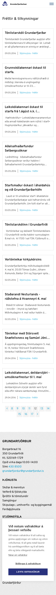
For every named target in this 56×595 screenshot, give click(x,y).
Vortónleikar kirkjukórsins (23, 260)
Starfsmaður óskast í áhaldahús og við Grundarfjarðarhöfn (27, 187)
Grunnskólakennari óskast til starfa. (25, 70)
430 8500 (15, 467)
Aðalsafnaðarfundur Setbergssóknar (19, 148)
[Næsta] (37, 414)
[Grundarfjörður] (15, 4)
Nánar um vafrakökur (17, 555)
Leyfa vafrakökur (28, 572)
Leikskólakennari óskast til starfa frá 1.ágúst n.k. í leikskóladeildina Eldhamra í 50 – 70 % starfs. (27, 109)
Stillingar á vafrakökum (28, 563)
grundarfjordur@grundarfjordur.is (23, 471)
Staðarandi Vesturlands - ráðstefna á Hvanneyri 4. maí (25, 297)
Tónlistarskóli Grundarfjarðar (25, 33)
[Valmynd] (52, 4)
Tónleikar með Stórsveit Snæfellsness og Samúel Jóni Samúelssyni (26, 336)
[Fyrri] (7, 409)
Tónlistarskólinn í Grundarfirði (26, 225)
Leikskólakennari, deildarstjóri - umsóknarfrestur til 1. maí (27, 375)
